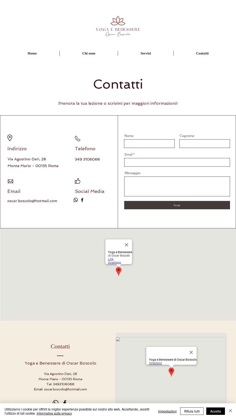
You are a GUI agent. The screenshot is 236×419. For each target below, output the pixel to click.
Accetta (215, 411)
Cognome (187, 135)
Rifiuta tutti (192, 411)
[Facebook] (82, 200)
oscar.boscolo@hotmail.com (32, 201)
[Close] (230, 411)
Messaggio (132, 172)
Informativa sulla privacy (54, 413)
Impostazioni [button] (167, 411)
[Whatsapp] (75, 200)
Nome (128, 135)
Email (128, 154)
